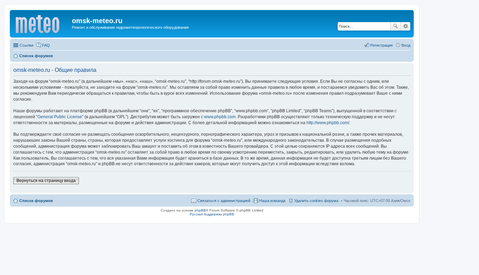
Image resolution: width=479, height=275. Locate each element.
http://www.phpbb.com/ (327, 122)
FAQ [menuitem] (46, 45)
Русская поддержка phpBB (212, 214)
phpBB (200, 210)
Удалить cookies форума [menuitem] (316, 201)
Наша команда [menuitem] (272, 201)
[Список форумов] (42, 23)
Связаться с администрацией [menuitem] (223, 201)
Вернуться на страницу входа (46, 180)
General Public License (60, 116)
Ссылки (26, 45)
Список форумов (36, 201)
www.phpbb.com (220, 116)
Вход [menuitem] (406, 45)
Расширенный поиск (405, 26)
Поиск (395, 26)
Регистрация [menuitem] (381, 45)
